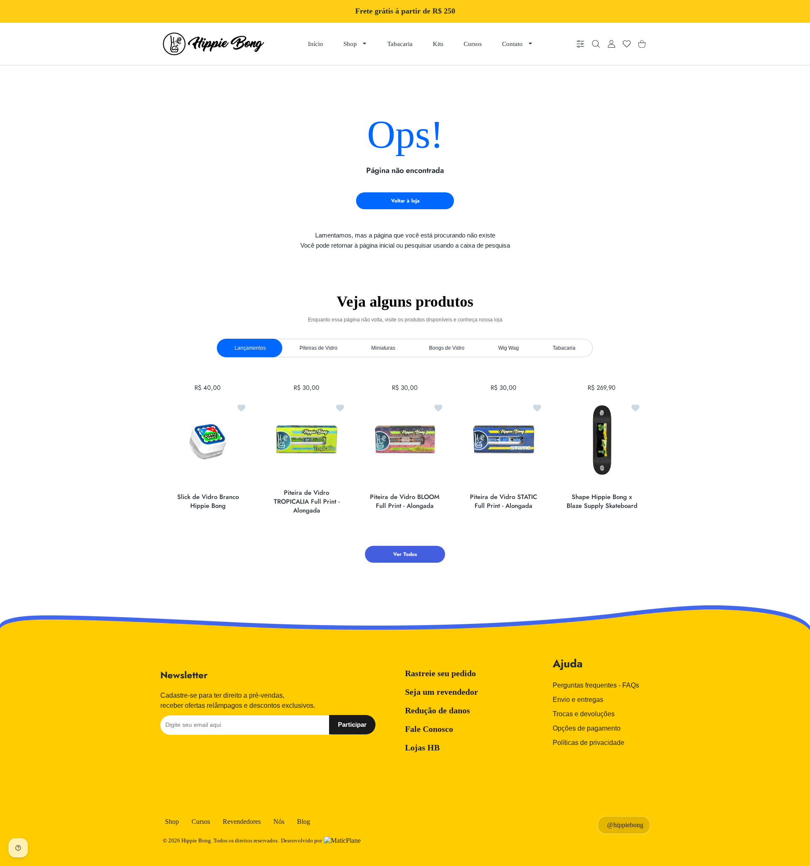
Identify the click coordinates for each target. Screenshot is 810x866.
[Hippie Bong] (213, 43)
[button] (618, 440)
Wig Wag (508, 348)
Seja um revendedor (441, 691)
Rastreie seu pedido (440, 673)
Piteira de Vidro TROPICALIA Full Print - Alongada (306, 501)
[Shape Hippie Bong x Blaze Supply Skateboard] (602, 440)
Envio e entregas (578, 699)
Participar (352, 724)
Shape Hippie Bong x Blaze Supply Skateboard (602, 501)
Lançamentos (250, 348)
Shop (172, 821)
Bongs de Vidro (446, 348)
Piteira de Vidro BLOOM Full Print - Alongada (405, 501)
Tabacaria (564, 348)
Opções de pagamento (587, 728)
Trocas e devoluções (584, 714)
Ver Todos (405, 554)
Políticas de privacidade (588, 742)
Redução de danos (437, 710)
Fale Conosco (429, 729)
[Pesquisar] (596, 44)
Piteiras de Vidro (319, 348)
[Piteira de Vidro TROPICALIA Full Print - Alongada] (307, 440)
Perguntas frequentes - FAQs (596, 685)
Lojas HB (422, 747)
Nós (278, 821)
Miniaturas (383, 348)
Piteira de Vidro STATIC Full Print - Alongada (503, 501)
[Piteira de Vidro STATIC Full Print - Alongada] (504, 440)
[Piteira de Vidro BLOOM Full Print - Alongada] (405, 440)
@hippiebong (625, 824)
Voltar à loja (405, 201)
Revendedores (242, 821)
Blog (303, 821)
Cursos (201, 821)
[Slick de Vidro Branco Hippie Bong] (208, 440)
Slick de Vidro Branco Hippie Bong (208, 501)
